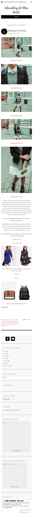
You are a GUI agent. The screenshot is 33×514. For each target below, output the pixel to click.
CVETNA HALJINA (16, 243)
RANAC (16, 278)
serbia (10, 322)
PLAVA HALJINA (16, 239)
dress (12, 319)
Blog (14, 33)
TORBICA (16, 274)
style (2, 325)
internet (3, 321)
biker (4, 319)
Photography (6, 365)
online (7, 322)
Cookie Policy (8, 507)
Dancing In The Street (17, 31)
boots (7, 319)
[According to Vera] (16, 14)
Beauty (4, 351)
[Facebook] (8, 339)
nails (4, 363)
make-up (5, 360)
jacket (7, 321)
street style (14, 324)
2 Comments (28, 319)
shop (17, 322)
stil (10, 324)
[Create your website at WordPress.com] (16, 2)
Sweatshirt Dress (16, 60)
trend (5, 325)
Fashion (17, 33)
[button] (8, 256)
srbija (7, 324)
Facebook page (8, 385)
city (10, 319)
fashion (16, 319)
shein (14, 322)
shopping (3, 324)
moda (14, 321)
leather (10, 321)
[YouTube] (13, 339)
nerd (17, 321)
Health (4, 358)
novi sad (3, 322)
